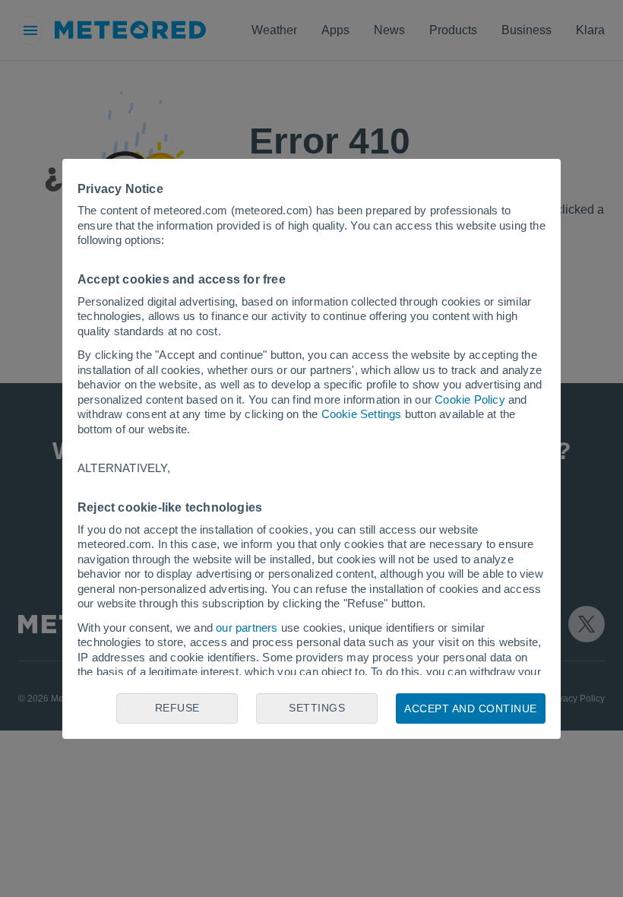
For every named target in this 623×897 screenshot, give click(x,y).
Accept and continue (470, 708)
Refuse (177, 708)
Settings (317, 708)
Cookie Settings (361, 413)
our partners (246, 627)
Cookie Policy (470, 399)
